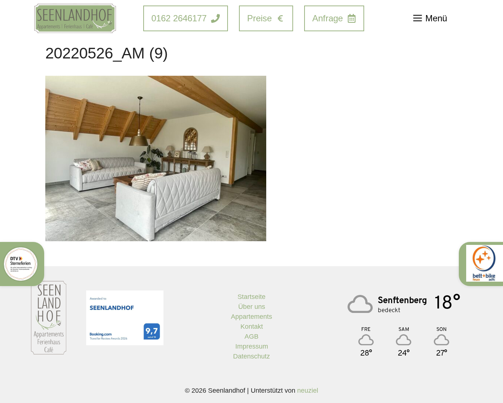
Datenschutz (251, 356)
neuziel (307, 390)
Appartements (251, 316)
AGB (251, 336)
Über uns (251, 306)
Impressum (251, 346)
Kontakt (251, 326)
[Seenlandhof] (75, 18)
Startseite (251, 296)
